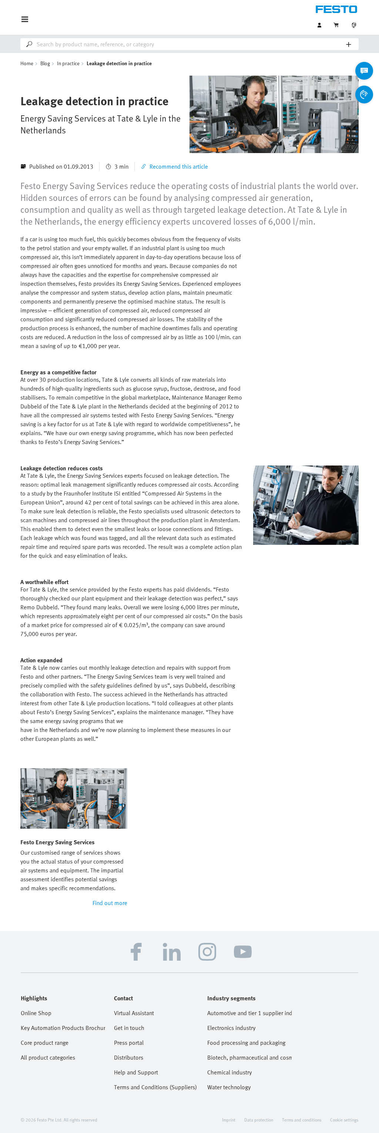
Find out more (110, 902)
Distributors (128, 1057)
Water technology (229, 1087)
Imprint (228, 1119)
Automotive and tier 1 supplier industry (249, 1012)
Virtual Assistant (134, 1012)
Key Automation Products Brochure (63, 1027)
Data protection (258, 1119)
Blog (45, 63)
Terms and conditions (301, 1119)
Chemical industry (229, 1072)
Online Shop (36, 1012)
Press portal (129, 1042)
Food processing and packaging (246, 1042)
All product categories (48, 1057)
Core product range (44, 1042)
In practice (68, 63)
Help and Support (136, 1072)
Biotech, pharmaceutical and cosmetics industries (249, 1057)
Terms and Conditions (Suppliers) (155, 1087)
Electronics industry (231, 1027)
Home (26, 63)
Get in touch (129, 1027)
